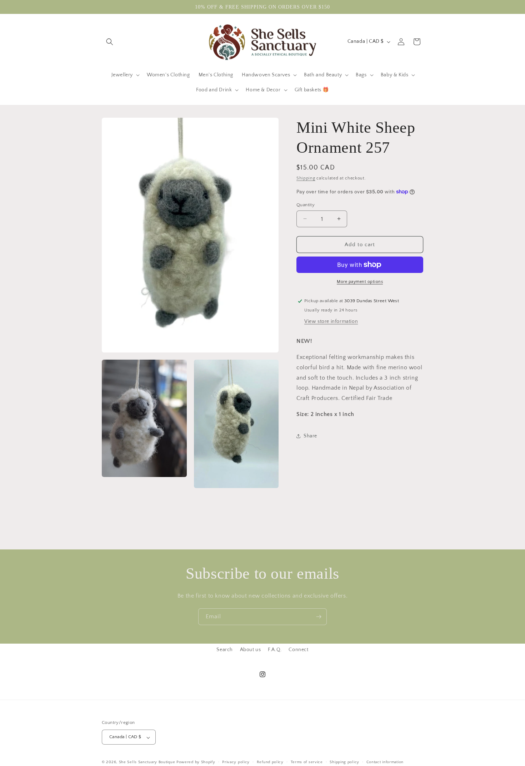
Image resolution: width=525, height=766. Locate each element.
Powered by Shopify (195, 762)
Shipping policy (344, 762)
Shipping (305, 178)
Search (224, 650)
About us (250, 650)
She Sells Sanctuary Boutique (147, 762)
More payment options (360, 281)
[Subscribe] (318, 616)
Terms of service (307, 762)
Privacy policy (236, 762)
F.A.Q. (275, 650)
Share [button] (310, 435)
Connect (298, 650)
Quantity (305, 204)
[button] (110, 42)
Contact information (385, 762)
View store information (331, 321)
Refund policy (270, 762)
